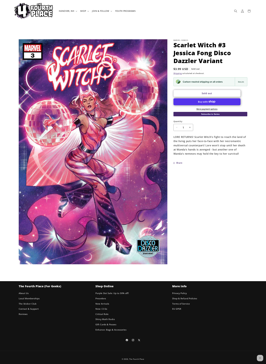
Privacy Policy (179, 293)
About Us (24, 293)
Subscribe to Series (210, 114)
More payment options (207, 109)
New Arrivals (102, 303)
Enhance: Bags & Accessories (110, 329)
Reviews (23, 314)
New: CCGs (101, 309)
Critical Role (102, 314)
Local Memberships (29, 298)
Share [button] (179, 162)
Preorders (100, 298)
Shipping (177, 73)
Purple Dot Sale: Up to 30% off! (112, 293)
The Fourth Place (136, 359)
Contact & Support (29, 309)
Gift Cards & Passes (105, 324)
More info (241, 81)
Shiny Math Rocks (105, 319)
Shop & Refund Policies (184, 298)
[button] (67, 11)
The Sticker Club (27, 303)
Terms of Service (181, 303)
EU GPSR (176, 309)
